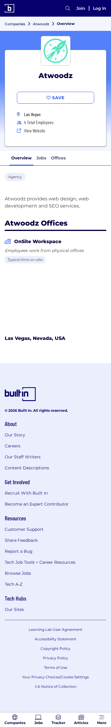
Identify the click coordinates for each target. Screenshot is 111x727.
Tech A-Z (13, 584)
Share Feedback (21, 540)
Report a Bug (19, 551)
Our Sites (14, 609)
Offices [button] (58, 158)
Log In (99, 8)
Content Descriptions (27, 468)
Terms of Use (55, 667)
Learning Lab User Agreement (55, 629)
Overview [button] (21, 158)
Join (80, 8)
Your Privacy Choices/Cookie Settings (55, 677)
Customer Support (24, 529)
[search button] (68, 8)
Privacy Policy (55, 658)
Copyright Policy (55, 648)
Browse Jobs (18, 573)
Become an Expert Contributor (37, 504)
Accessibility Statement (55, 639)
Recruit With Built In (26, 493)
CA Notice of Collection (55, 686)
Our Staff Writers (23, 457)
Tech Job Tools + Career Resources (40, 562)
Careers (12, 446)
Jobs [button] (41, 158)
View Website (34, 130)
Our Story (15, 435)
